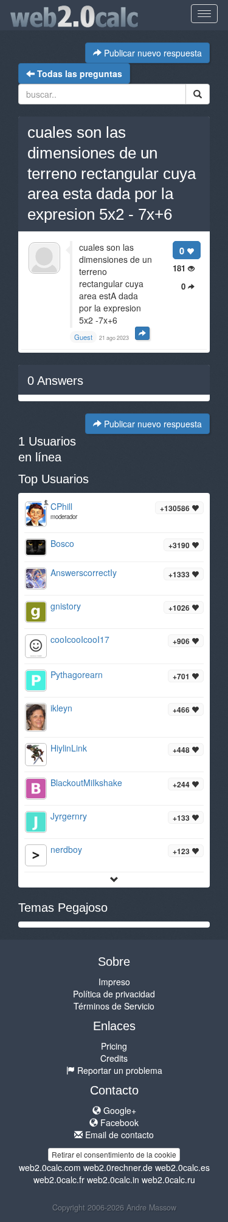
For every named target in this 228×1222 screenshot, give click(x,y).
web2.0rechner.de (118, 1167)
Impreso (114, 982)
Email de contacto (118, 1135)
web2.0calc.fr (59, 1179)
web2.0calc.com (50, 1167)
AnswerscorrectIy (83, 572)
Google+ (118, 1110)
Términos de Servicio (114, 1006)
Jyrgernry (68, 816)
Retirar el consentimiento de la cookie (114, 1154)
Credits (114, 1058)
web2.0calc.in (113, 1179)
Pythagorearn (76, 674)
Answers (55, 380)
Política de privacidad (114, 994)
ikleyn (61, 708)
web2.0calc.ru (168, 1179)
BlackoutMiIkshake (86, 782)
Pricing (114, 1046)
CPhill (61, 506)
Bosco (62, 543)
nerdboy (66, 849)
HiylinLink (68, 748)
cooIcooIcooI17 (79, 639)
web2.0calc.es (182, 1167)
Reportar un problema (118, 1070)
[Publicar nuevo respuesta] (142, 333)
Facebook (118, 1122)
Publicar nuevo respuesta (152, 53)
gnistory (65, 606)
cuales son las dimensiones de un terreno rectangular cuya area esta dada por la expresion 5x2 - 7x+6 (111, 173)
